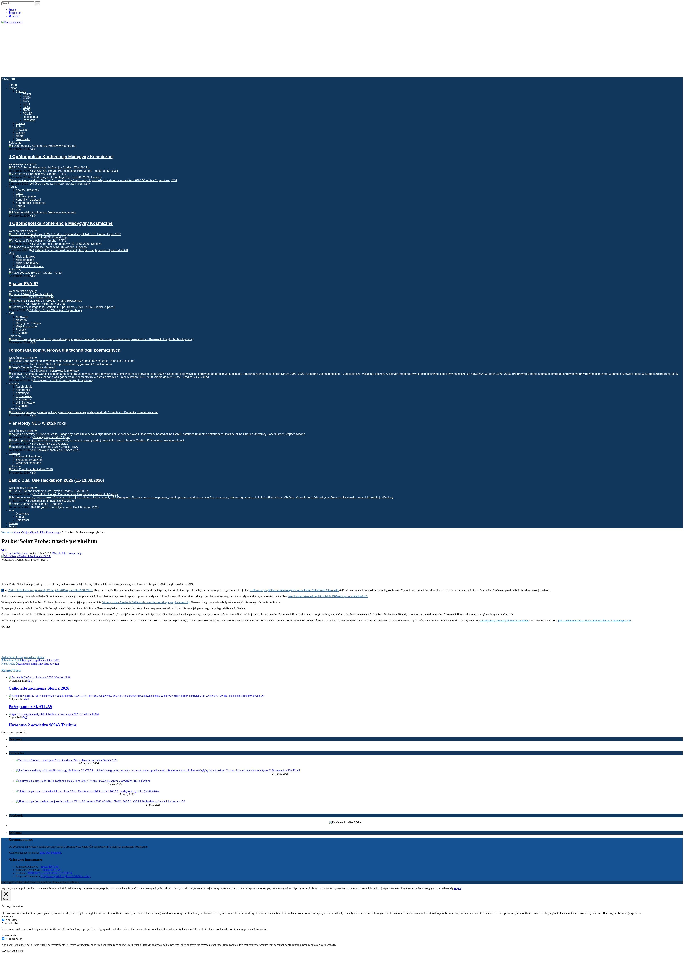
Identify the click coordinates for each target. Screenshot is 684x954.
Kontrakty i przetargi (28, 199)
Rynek (13, 186)
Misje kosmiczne (26, 326)
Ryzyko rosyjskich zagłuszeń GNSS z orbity (66, 876)
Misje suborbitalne (27, 263)
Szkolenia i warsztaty (29, 459)
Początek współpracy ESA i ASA (41, 660)
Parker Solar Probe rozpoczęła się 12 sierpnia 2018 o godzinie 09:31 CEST (50, 590)
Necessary (11, 919)
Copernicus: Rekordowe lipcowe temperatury (64, 380)
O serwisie (22, 513)
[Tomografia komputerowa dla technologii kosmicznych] (101, 339)
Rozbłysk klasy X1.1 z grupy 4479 (165, 801)
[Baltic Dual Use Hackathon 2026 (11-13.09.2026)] (31, 469)
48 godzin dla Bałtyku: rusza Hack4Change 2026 (68, 507)
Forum (13, 84)
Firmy (19, 193)
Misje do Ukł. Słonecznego (67, 553)
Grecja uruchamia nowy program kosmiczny (62, 183)
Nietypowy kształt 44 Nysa (53, 437)
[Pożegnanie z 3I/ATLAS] (136, 695)
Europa (20, 123)
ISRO (26, 104)
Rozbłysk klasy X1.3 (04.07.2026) (139, 791)
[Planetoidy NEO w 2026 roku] (83, 412)
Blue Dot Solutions (50, 852)
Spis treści (22, 519)
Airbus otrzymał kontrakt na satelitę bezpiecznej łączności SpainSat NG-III (81, 250)
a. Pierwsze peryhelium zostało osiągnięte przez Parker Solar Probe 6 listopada (294, 590)
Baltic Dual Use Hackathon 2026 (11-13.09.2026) (56, 480)
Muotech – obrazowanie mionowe (57, 370)
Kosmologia (23, 399)
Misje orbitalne (25, 259)
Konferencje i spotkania (30, 202)
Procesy (21, 329)
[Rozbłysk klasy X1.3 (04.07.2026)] (67, 791)
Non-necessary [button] (9, 935)
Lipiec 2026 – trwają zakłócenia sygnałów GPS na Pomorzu (74, 364)
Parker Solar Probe (12, 657)
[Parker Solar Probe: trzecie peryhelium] (26, 556)
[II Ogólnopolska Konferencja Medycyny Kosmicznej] (42, 145)
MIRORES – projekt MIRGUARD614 (50, 872)
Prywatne (22, 129)
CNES (27, 94)
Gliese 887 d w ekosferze (52, 443)
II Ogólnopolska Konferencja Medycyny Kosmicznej (61, 156)
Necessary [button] (7, 916)
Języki (13, 526)
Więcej (458, 888)
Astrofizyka (23, 393)
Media (20, 136)
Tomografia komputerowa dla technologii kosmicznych (64, 350)
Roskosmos (30, 116)
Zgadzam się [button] (446, 888)
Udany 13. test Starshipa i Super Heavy (57, 310)
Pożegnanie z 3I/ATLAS (30, 706)
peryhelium (29, 657)
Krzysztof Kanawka (17, 553)
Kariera (20, 206)
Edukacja (14, 453)
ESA (26, 100)
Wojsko (20, 132)
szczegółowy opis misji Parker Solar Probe (504, 620)
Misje (12, 253)
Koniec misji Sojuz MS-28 (48, 303)
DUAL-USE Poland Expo (52, 237)
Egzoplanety (24, 396)
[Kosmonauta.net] (12, 22)
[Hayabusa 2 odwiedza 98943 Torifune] (54, 714)
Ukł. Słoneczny (25, 402)
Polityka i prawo (26, 196)
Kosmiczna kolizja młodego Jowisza (38, 663)
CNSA (27, 97)
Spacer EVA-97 (23, 283)
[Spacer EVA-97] (35, 272)
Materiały (21, 319)
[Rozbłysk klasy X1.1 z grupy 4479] (80, 801)
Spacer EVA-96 (44, 297)
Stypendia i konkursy (29, 456)
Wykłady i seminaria (28, 462)
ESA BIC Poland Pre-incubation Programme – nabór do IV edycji (77, 170)
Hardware (22, 316)
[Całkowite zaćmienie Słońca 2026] (40, 677)
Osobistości (23, 139)
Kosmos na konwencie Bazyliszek (53, 500)
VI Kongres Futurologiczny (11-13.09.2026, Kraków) (69, 177)
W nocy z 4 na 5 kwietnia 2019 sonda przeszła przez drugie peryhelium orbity (146, 602)
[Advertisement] (342, 50)
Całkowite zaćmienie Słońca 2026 (57, 450)
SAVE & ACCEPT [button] (12, 950)
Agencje (21, 91)
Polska (20, 126)
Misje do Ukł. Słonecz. (30, 266)
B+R (11, 313)
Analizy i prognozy (27, 189)
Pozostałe (29, 120)
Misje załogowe (25, 256)
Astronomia (23, 389)
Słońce (40, 657)
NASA (27, 110)
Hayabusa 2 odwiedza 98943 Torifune (43, 725)
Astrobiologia (24, 386)
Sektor (13, 87)
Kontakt (20, 516)
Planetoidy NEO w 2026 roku (37, 423)
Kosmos (14, 383)
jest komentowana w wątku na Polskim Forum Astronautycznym (594, 620)
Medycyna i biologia (28, 323)
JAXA (26, 107)
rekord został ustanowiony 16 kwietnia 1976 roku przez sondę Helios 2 (328, 596)
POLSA (27, 113)
